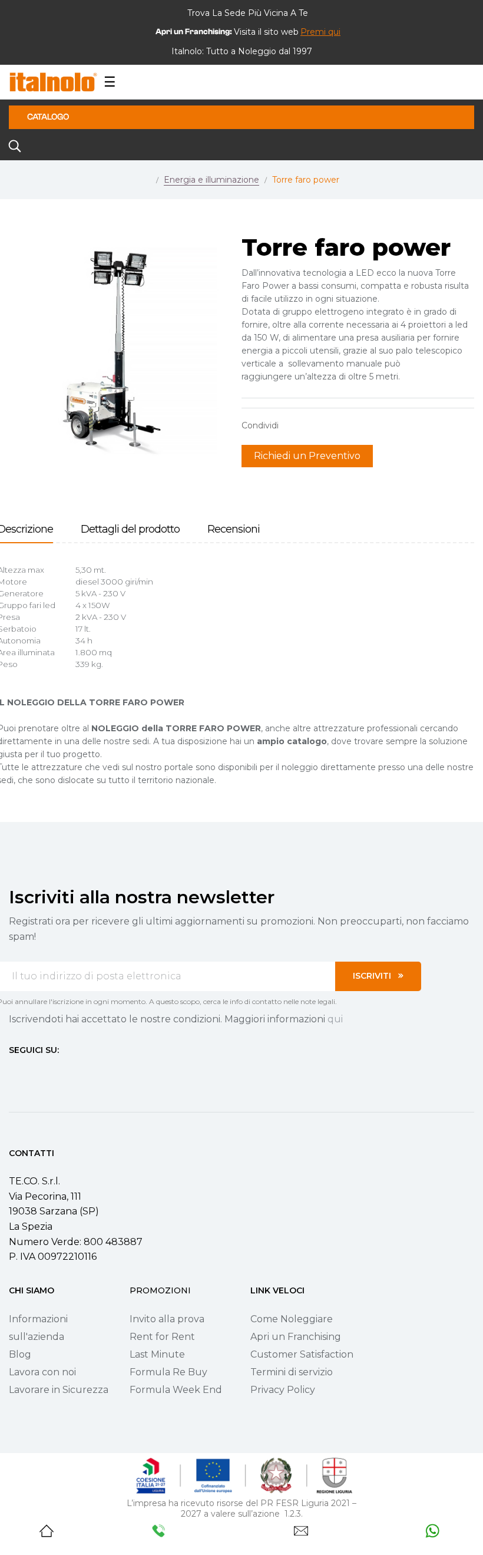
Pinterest (329, 425)
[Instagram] (34, 1072)
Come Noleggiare (291, 1319)
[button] (320, 31)
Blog (20, 1354)
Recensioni (233, 529)
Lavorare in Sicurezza (58, 1389)
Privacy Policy (282, 1389)
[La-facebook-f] (13, 1072)
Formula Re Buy (168, 1372)
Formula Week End (176, 1389)
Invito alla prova (167, 1319)
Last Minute (157, 1354)
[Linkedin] (77, 1072)
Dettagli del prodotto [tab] (130, 529)
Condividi (293, 425)
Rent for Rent (162, 1336)
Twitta (311, 425)
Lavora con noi (42, 1372)
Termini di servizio (291, 1372)
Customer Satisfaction (301, 1354)
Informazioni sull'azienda (38, 1327)
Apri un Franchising (295, 1336)
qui (335, 1019)
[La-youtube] (56, 1072)
